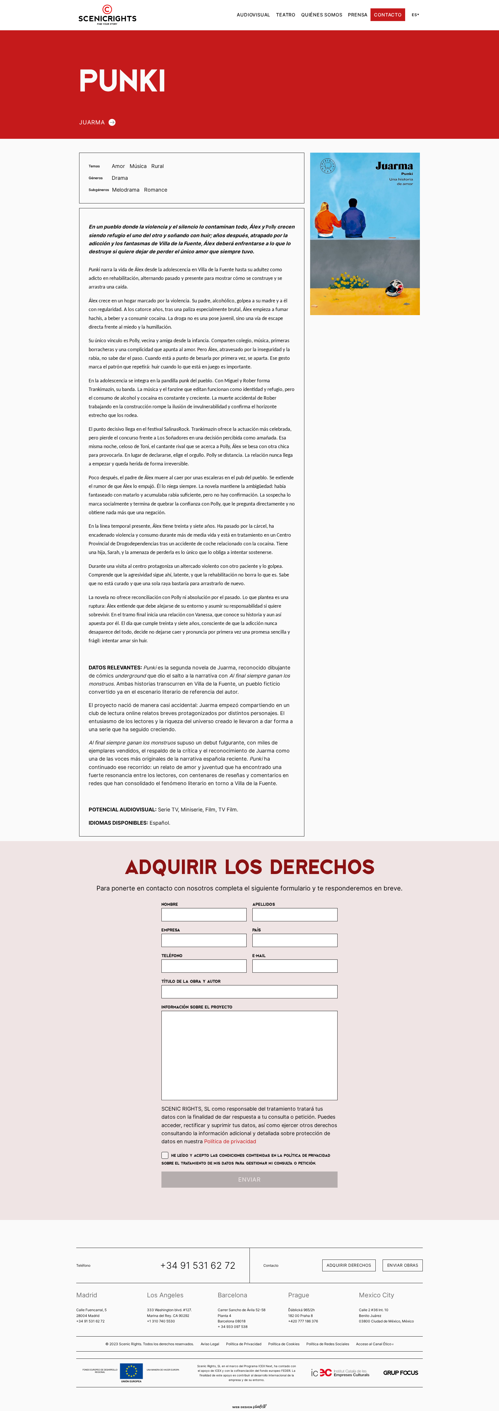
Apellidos (263, 904)
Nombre (169, 904)
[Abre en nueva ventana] (400, 1373)
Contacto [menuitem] (387, 15)
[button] (414, 14)
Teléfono (172, 955)
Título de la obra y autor (191, 981)
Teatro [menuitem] (285, 15)
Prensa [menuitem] (358, 15)
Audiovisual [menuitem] (253, 15)
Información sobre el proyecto (196, 1007)
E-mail (259, 955)
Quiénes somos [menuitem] (321, 15)
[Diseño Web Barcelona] (249, 1406)
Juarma (92, 122)
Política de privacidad (230, 1141)
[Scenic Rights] (107, 14)
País (256, 930)
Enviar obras (402, 1265)
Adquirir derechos (349, 1265)
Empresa (170, 930)
